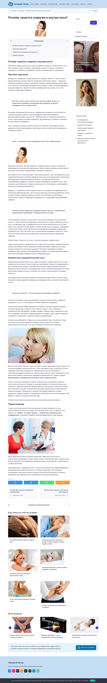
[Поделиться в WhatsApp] (47, 482)
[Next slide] (95, 69)
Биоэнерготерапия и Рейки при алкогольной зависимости (86, 141)
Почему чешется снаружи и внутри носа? (27, 45)
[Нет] (105, 680)
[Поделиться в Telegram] (31, 482)
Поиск (78, 19)
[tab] (76, 69)
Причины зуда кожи (20, 49)
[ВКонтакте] (9, 670)
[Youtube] (13, 670)
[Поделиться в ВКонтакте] (15, 482)
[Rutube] (17, 670)
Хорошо (92, 680)
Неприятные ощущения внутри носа (25, 52)
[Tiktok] (25, 670)
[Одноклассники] (21, 670)
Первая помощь (18, 55)
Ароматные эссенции (84, 125)
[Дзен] (29, 670)
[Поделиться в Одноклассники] (62, 482)
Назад (95, 10)
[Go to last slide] (10, 627)
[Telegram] (33, 670)
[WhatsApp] (38, 670)
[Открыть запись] (23, 531)
